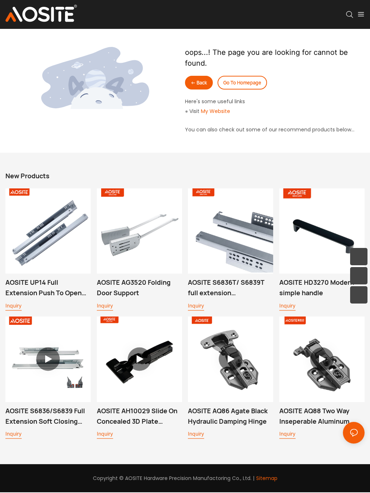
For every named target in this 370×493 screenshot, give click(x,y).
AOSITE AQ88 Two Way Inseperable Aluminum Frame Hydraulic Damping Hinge (319, 416)
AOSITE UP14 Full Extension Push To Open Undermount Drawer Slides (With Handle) (47, 288)
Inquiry (13, 305)
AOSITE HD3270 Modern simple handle (316, 287)
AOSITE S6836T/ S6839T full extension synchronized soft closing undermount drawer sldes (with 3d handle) (228, 288)
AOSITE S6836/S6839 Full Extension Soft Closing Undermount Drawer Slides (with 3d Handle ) (47, 416)
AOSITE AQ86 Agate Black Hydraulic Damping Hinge (228, 416)
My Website (215, 111)
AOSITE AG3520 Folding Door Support (134, 287)
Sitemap (267, 478)
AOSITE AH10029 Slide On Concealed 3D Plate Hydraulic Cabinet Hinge (137, 416)
